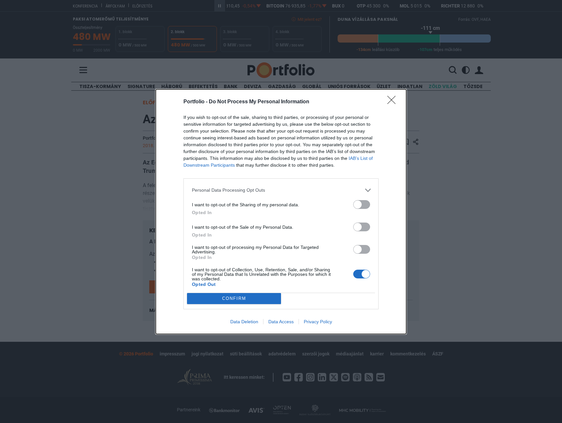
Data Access (281, 321)
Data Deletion (244, 321)
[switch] (361, 204)
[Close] (393, 102)
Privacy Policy (318, 321)
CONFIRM (234, 298)
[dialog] (281, 211)
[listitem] (281, 190)
